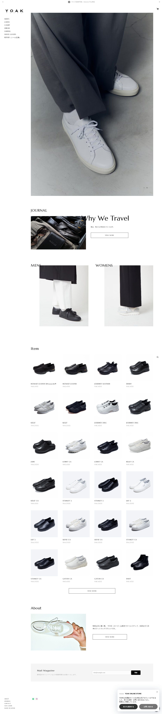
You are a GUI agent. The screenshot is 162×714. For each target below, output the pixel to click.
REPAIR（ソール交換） (12, 37)
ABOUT (6, 699)
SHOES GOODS (10, 34)
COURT (7, 25)
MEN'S (6, 19)
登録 (135, 672)
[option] (92, 104)
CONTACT (7, 703)
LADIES (7, 22)
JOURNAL (7, 701)
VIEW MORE (109, 235)
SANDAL (7, 31)
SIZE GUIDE (8, 706)
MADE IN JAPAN (9, 708)
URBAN (7, 28)
